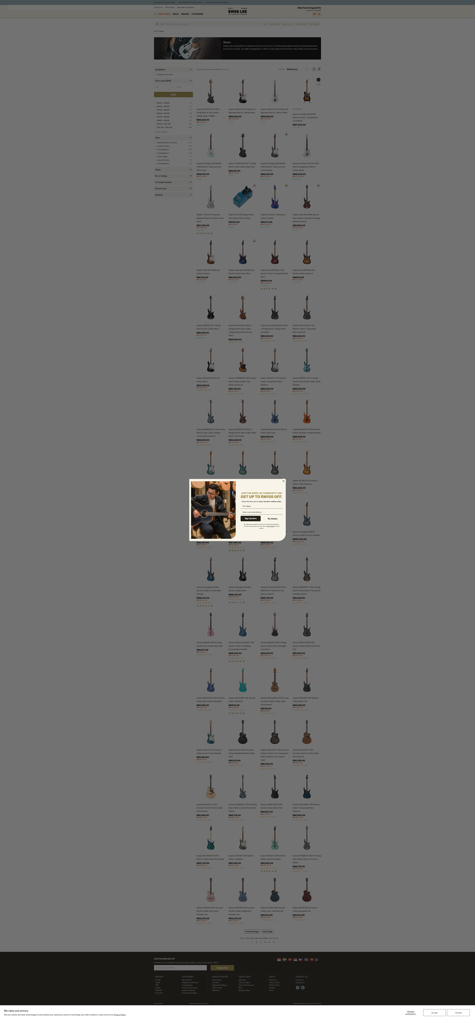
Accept (434, 1012)
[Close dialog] (283, 481)
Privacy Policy (120, 1014)
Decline (458, 1012)
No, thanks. (273, 519)
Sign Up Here (251, 518)
